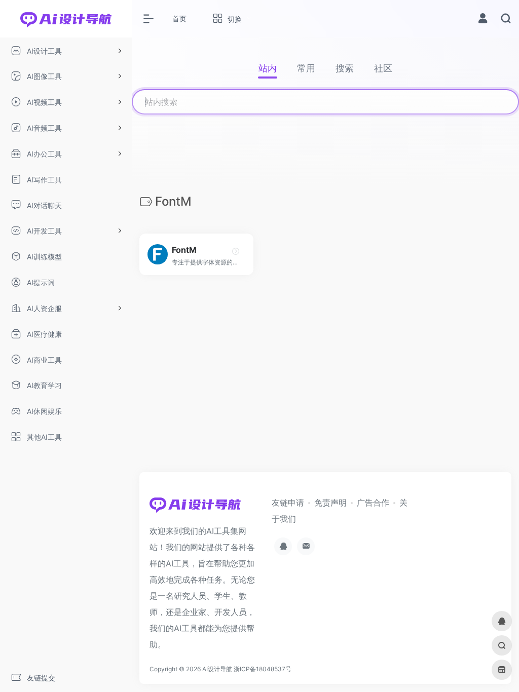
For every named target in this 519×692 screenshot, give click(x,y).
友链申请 (288, 502)
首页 (179, 18)
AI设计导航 (217, 669)
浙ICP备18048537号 (262, 669)
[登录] (482, 19)
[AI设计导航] (195, 508)
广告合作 (373, 502)
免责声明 (330, 502)
